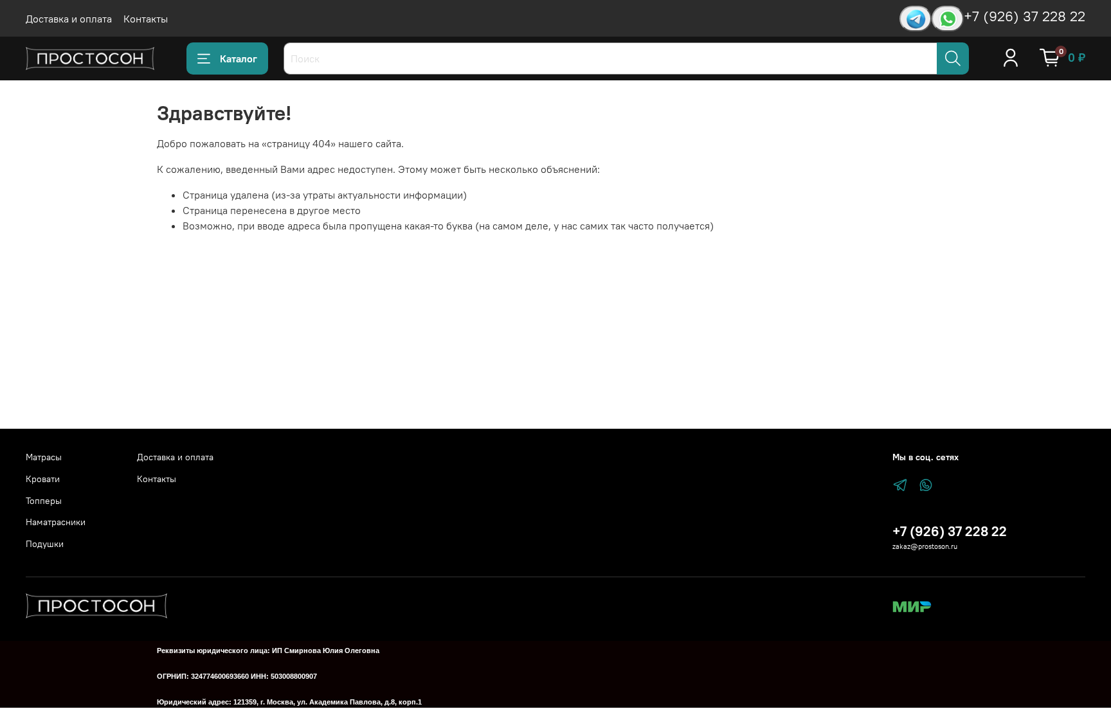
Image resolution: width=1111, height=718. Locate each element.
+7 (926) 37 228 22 (1024, 16)
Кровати (43, 479)
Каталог (238, 58)
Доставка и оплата (69, 18)
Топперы (44, 501)
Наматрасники (56, 522)
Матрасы (44, 457)
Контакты (145, 18)
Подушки (45, 544)
